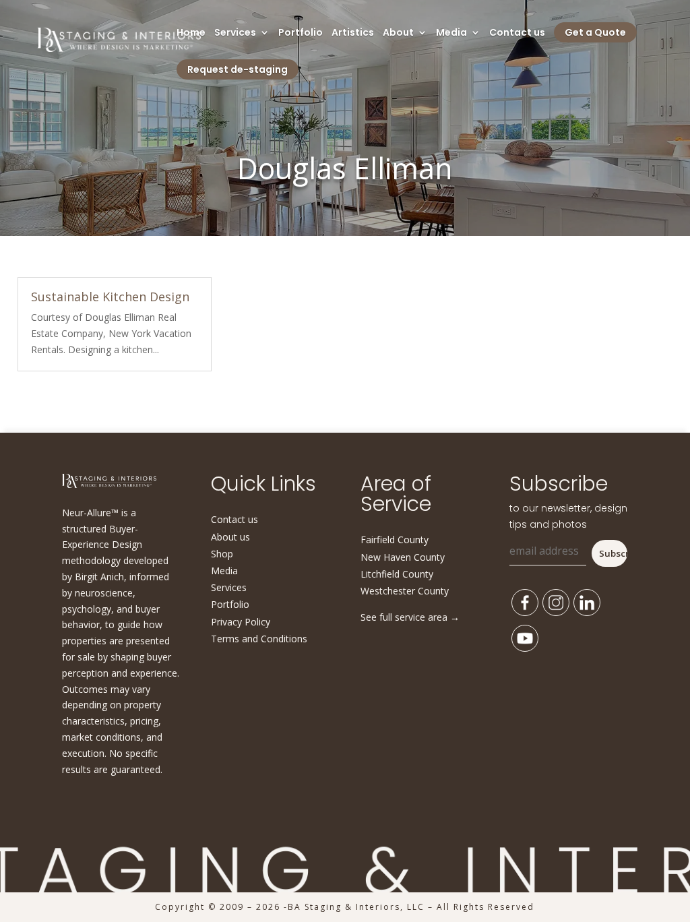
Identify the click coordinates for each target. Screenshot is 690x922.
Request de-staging (237, 69)
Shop (222, 553)
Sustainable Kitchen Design (110, 296)
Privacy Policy (240, 621)
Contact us (517, 33)
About (398, 33)
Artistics (353, 33)
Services (235, 33)
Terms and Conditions (259, 638)
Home (191, 33)
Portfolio (300, 33)
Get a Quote (595, 32)
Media (451, 33)
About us (230, 536)
